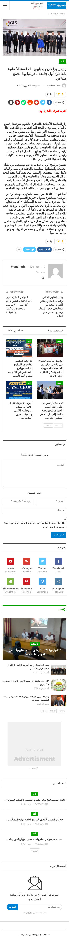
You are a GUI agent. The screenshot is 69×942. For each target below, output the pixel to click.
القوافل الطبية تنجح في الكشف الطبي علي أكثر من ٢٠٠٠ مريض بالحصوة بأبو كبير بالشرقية (19, 305)
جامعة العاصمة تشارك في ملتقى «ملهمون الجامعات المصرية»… (34, 799)
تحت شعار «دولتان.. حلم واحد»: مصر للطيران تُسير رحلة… (34, 839)
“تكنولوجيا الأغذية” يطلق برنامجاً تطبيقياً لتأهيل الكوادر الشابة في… (34, 652)
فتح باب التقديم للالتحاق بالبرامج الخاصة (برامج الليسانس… (34, 819)
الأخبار (62, 61)
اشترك (12, 907)
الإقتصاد (34, 644)
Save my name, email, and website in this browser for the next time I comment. (34, 525)
